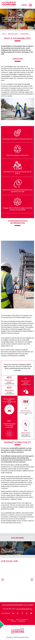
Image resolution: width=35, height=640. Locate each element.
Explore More (17, 538)
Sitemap (13, 621)
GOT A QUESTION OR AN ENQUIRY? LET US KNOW (17, 605)
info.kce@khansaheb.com (24, 609)
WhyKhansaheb (13, 34)
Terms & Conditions (21, 619)
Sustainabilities (24, 34)
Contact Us (22, 621)
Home (4, 34)
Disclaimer (10, 619)
